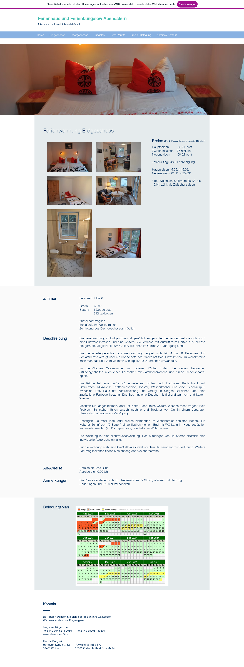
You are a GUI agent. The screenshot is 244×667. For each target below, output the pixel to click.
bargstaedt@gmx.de (55, 627)
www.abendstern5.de (55, 634)
